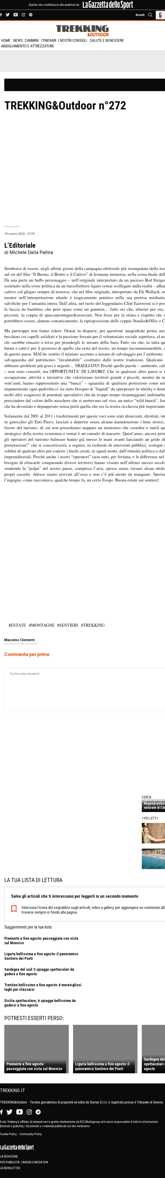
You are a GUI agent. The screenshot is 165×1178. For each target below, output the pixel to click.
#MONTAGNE (42, 625)
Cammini (32, 40)
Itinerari (48, 40)
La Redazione (9, 1156)
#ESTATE (17, 625)
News (18, 40)
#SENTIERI (67, 625)
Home (6, 40)
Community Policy (31, 1134)
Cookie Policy (8, 1134)
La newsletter (10, 1168)
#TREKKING (93, 625)
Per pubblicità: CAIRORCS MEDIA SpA (24, 1162)
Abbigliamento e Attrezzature (27, 46)
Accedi (140, 15)
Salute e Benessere (107, 40)
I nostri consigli (72, 40)
